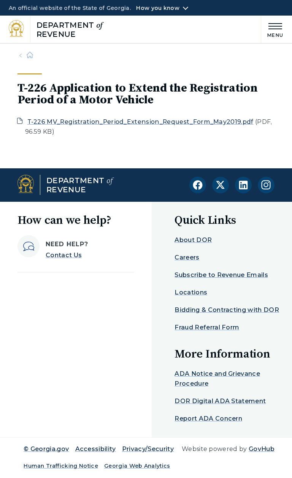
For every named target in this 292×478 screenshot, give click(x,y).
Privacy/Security (148, 449)
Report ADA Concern (208, 418)
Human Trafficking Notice (61, 465)
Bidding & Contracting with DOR (227, 309)
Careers (187, 257)
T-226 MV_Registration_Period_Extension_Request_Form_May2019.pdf (140, 121)
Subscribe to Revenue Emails (221, 275)
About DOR (193, 240)
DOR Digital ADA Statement (220, 401)
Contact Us (64, 255)
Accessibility (95, 449)
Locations (191, 292)
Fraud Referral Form (207, 327)
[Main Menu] (272, 29)
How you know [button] (157, 8)
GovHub (262, 449)
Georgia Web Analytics (137, 465)
